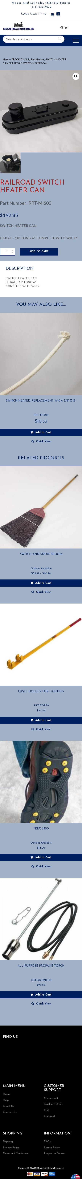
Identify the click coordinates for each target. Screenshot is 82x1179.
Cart (46, 1110)
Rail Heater (37, 59)
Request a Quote (54, 1153)
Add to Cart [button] (43, 432)
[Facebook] (58, 14)
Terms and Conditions (15, 1153)
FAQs (47, 1141)
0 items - (66, 26)
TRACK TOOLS (20, 59)
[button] (75, 76)
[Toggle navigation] (76, 41)
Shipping (8, 1141)
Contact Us (10, 1112)
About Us (8, 1106)
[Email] (52, 14)
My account (51, 1098)
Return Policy (52, 1147)
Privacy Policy (11, 1147)
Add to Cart (39, 251)
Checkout (49, 1116)
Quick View (43, 441)
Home (6, 59)
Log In (61, 28)
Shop (6, 1100)
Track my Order (53, 1104)
